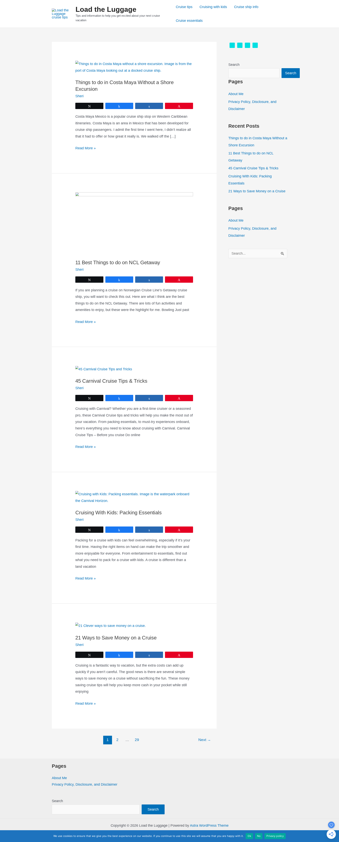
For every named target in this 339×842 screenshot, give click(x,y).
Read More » (85, 148)
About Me (235, 94)
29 (137, 740)
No (259, 835)
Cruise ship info (246, 7)
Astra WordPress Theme (209, 825)
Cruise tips (184, 7)
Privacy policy (275, 835)
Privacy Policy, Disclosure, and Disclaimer (84, 784)
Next (204, 740)
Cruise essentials (189, 21)
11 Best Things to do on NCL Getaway (117, 262)
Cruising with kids (213, 7)
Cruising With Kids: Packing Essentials (118, 512)
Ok (249, 835)
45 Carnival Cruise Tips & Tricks (111, 381)
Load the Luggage (106, 9)
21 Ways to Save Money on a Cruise (116, 638)
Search (234, 65)
